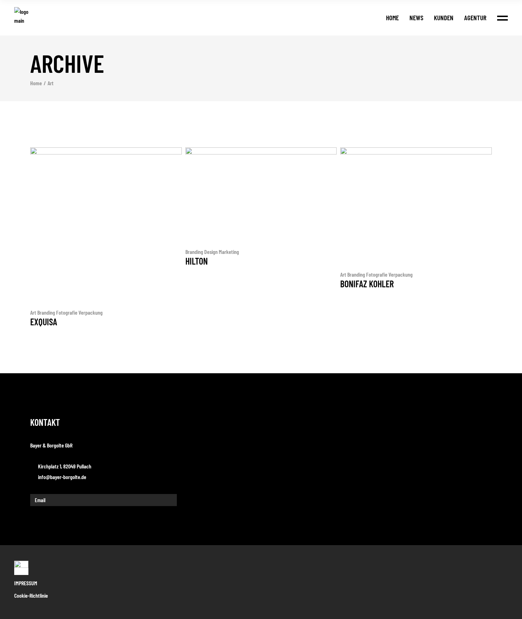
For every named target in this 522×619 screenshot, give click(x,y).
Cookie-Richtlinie (31, 595)
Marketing (229, 251)
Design (211, 251)
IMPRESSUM (25, 583)
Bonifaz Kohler (367, 283)
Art (33, 312)
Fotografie (67, 312)
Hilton (196, 260)
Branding (46, 312)
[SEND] (170, 500)
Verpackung (90, 312)
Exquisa (43, 321)
